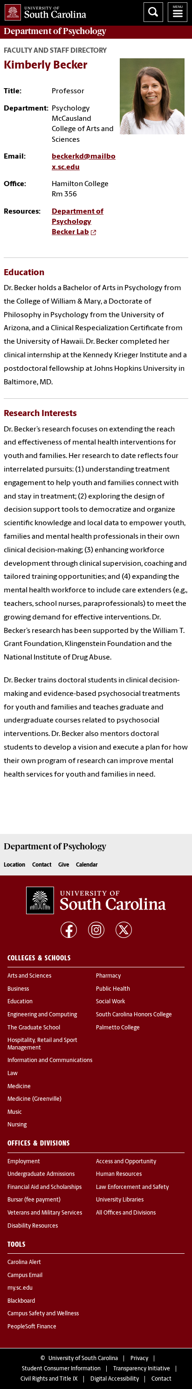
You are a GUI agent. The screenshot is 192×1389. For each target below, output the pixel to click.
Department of (55, 31)
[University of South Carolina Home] (43, 10)
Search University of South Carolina (153, 12)
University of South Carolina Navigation (177, 12)
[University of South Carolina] (96, 900)
